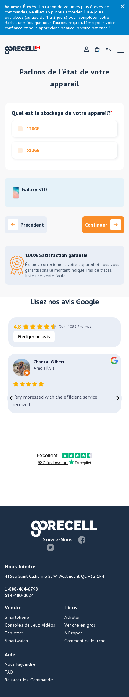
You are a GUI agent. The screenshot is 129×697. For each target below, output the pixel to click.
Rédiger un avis (34, 336)
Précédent (32, 225)
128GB (32, 128)
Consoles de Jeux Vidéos (30, 625)
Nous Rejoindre (20, 664)
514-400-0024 (19, 595)
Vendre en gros (80, 625)
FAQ (9, 672)
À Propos (73, 633)
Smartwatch (16, 640)
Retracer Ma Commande (29, 680)
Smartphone (17, 617)
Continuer (96, 225)
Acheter (72, 617)
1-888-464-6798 (21, 589)
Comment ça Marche (85, 640)
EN (108, 50)
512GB (32, 150)
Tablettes (14, 633)
